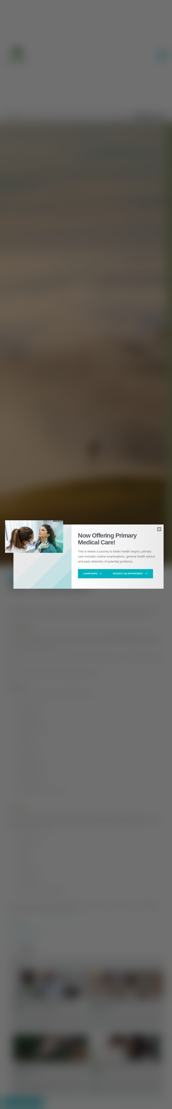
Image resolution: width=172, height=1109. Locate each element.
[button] (93, 573)
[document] (86, 554)
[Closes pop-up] (159, 529)
